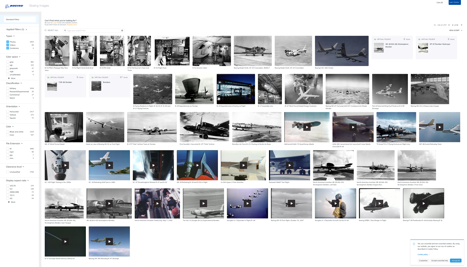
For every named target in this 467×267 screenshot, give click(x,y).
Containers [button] (14, 48)
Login (55, 23)
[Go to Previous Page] (449, 25)
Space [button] (12, 98)
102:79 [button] (13, 186)
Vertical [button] (13, 115)
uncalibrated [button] (15, 75)
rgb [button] (11, 65)
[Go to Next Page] (461, 25)
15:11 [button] (12, 195)
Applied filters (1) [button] (15, 29)
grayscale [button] (14, 68)
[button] (122, 30)
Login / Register (454, 2)
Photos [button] (13, 42)
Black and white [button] (16, 132)
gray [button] (11, 62)
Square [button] (13, 118)
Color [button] (12, 135)
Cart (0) (440, 2)
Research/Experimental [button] (19, 92)
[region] (57, 51)
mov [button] (11, 158)
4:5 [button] (11, 198)
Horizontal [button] (14, 112)
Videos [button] (12, 45)
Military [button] (13, 88)
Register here (72, 25)
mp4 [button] (11, 152)
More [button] (13, 78)
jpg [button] (11, 155)
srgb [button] (11, 71)
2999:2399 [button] (14, 192)
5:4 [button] (11, 189)
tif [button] (10, 149)
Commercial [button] (15, 95)
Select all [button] (53, 30)
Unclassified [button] (15, 172)
